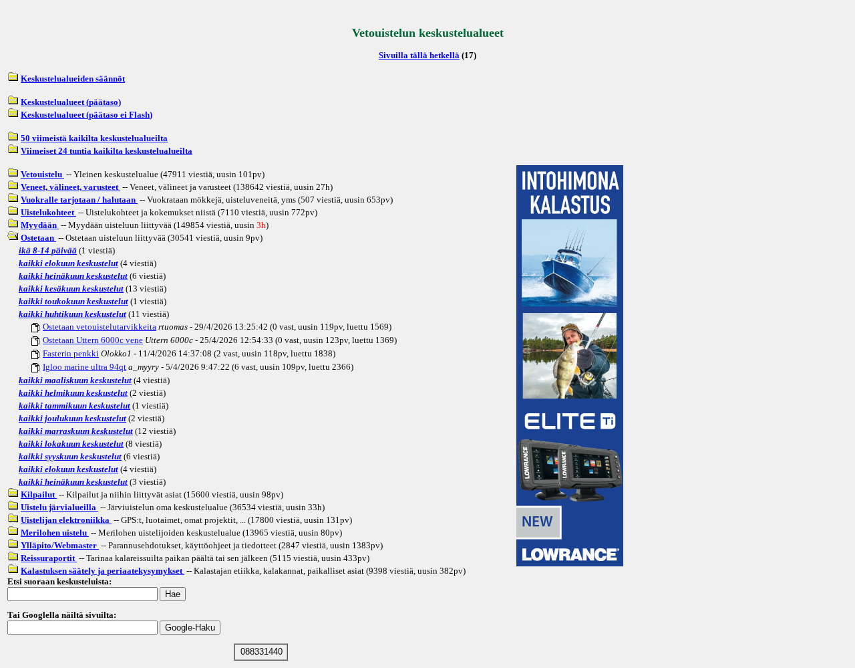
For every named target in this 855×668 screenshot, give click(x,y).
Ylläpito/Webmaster (60, 545)
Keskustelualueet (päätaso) (71, 102)
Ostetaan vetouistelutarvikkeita (99, 327)
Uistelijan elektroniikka (66, 520)
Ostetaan (38, 238)
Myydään (40, 225)
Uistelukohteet (48, 212)
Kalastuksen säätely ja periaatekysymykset (102, 571)
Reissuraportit (49, 558)
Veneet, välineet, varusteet (70, 187)
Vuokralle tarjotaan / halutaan (79, 200)
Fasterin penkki (71, 353)
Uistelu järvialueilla (59, 507)
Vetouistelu (42, 174)
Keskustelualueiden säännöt (73, 79)
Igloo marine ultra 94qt (84, 367)
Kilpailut (39, 494)
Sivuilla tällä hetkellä (419, 55)
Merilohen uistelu (55, 533)
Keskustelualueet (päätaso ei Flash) (86, 115)
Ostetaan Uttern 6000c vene (93, 340)
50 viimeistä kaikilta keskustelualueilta (94, 138)
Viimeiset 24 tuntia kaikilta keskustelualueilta (106, 151)
